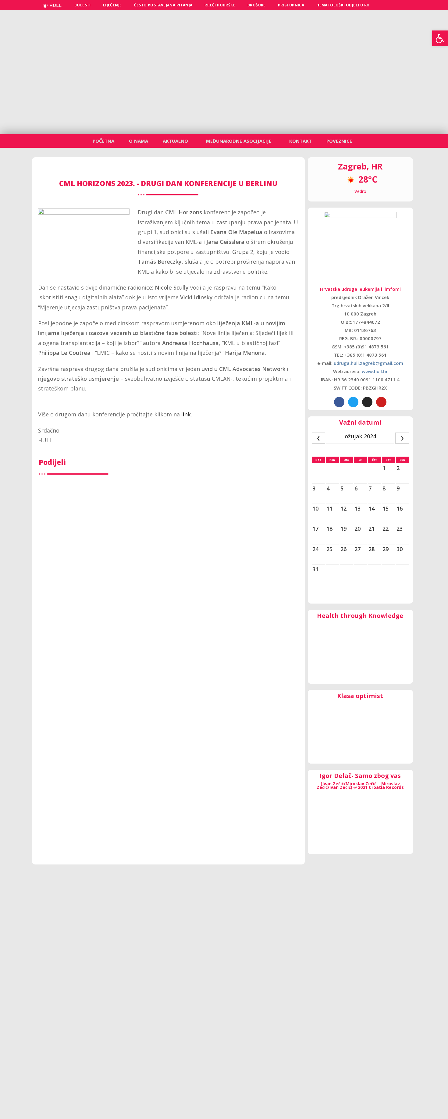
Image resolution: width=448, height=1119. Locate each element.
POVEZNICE (339, 141)
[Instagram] (367, 402)
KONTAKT (300, 141)
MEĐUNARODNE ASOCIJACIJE (238, 141)
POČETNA (103, 141)
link (186, 414)
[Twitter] (353, 402)
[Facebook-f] (339, 402)
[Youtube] (381, 402)
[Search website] (382, 5)
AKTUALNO (175, 141)
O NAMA (138, 141)
